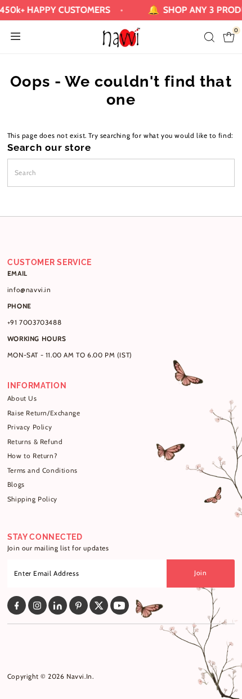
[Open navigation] (15, 37)
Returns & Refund (35, 442)
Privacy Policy (29, 427)
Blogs (16, 485)
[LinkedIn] (57, 605)
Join (200, 573)
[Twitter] (98, 605)
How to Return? (32, 456)
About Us (22, 398)
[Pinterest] (78, 605)
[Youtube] (119, 605)
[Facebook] (16, 605)
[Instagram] (37, 605)
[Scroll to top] (219, 668)
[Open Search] (209, 37)
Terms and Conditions (42, 470)
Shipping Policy (32, 499)
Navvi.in (79, 676)
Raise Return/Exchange (43, 413)
